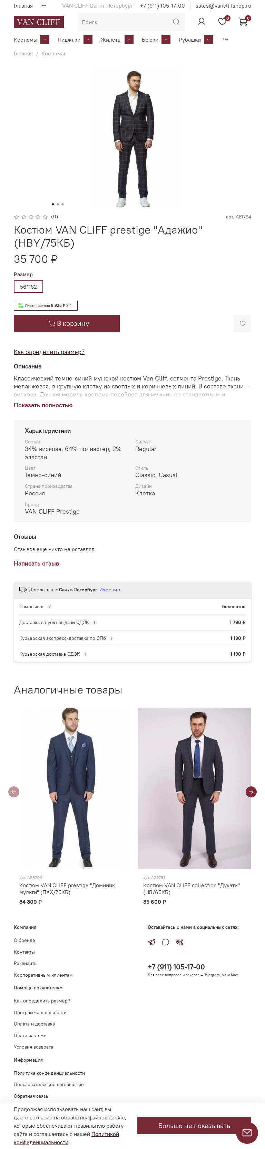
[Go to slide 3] (63, 204)
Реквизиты (26, 963)
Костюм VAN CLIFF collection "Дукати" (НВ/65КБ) (191, 888)
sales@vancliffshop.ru (223, 5)
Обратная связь (31, 1096)
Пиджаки (69, 39)
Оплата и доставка (34, 1024)
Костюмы (25, 39)
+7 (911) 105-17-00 (162, 5)
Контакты (24, 952)
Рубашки (190, 39)
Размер (23, 274)
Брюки (150, 39)
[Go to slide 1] (53, 204)
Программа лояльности (40, 1012)
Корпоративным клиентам (43, 975)
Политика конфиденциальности (49, 1073)
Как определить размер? (49, 352)
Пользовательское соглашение (49, 1084)
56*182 (28, 286)
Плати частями (30, 1035)
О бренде (24, 940)
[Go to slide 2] (58, 204)
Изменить (110, 590)
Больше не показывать (194, 1125)
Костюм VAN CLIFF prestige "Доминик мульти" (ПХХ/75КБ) (67, 888)
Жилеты (111, 39)
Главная (23, 5)
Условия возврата (33, 1047)
